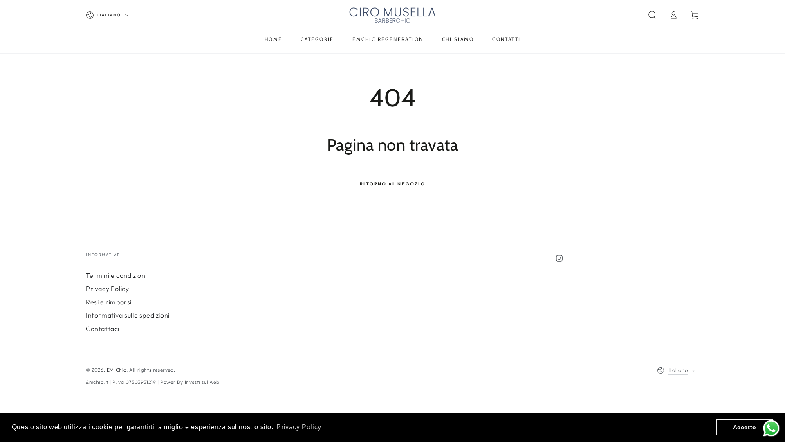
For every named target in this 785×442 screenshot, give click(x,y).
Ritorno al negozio (392, 184)
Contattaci (102, 329)
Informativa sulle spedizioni (128, 315)
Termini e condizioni (116, 275)
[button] (652, 15)
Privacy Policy (107, 288)
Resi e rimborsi (109, 302)
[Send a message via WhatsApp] (771, 428)
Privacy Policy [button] (298, 427)
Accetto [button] (744, 427)
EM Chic (116, 370)
